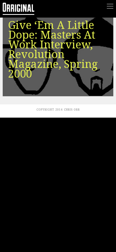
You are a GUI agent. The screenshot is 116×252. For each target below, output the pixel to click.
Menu (110, 6)
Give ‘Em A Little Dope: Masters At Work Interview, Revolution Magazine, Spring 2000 (53, 49)
